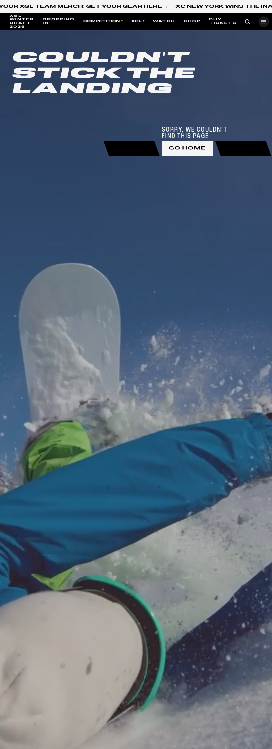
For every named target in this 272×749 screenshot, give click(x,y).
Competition (101, 21)
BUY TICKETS (222, 21)
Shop (192, 21)
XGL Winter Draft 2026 (22, 21)
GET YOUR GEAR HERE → (127, 7)
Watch (164, 21)
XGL (136, 21)
